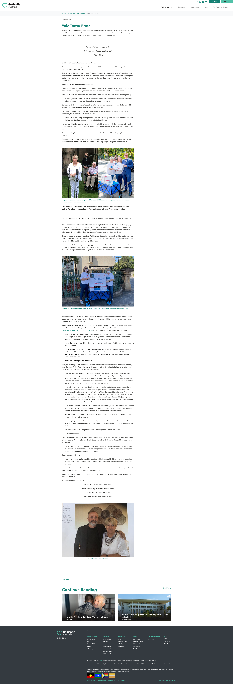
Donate (227, 2)
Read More (167, 588)
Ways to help (121, 636)
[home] (11, 5)
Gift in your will (122, 641)
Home (64, 13)
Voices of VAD (91, 644)
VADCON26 (136, 639)
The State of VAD (107, 651)
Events (135, 636)
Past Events (136, 649)
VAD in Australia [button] (168, 7)
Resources (106, 636)
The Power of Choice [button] (220, 7)
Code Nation (162, 680)
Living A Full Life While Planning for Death (77, 330)
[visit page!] (197, 2)
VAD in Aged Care (108, 654)
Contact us (167, 641)
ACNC (101, 660)
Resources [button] (183, 7)
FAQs (88, 641)
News (83, 13)
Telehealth (121, 646)
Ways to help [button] (196, 7)
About (165, 638)
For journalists (107, 649)
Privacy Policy (91, 680)
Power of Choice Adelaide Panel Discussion (138, 644)
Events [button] (207, 7)
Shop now (151, 639)
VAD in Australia (73, 13)
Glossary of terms (92, 649)
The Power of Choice (154, 636)
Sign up (214, 2)
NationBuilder (172, 680)
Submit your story (123, 644)
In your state (91, 639)
